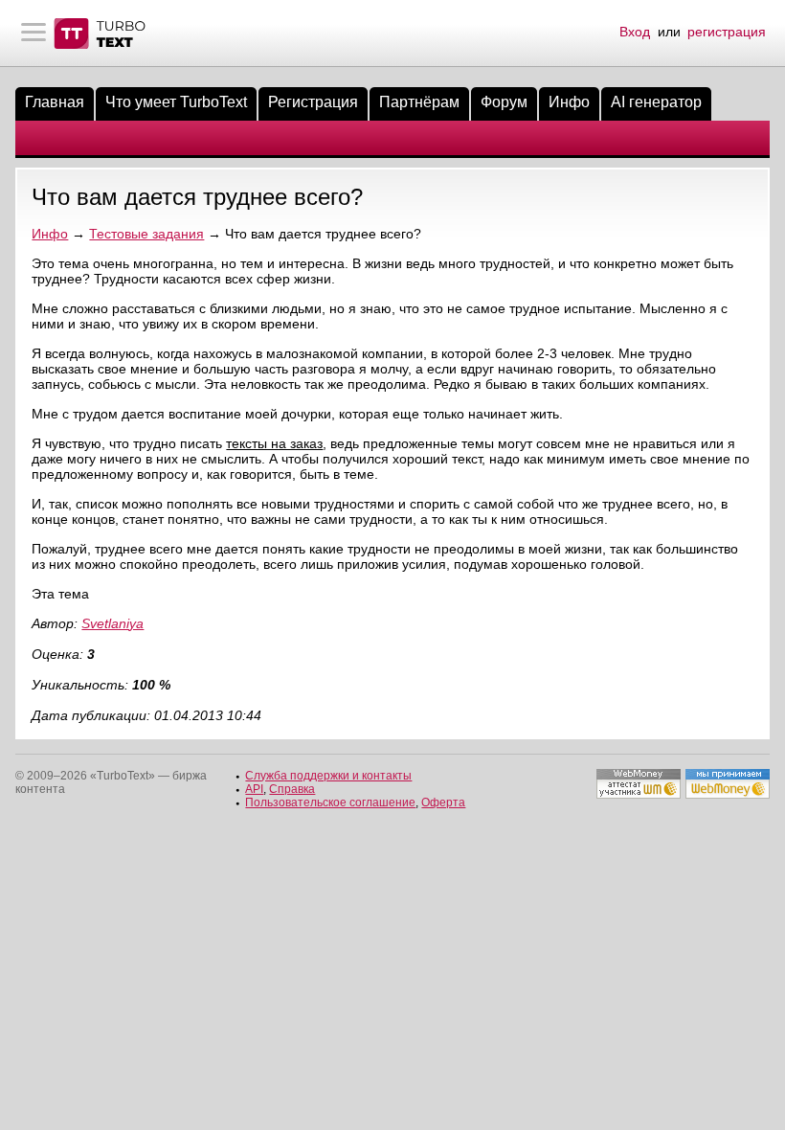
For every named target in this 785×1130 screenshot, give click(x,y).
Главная (54, 102)
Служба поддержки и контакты (328, 775)
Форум (504, 102)
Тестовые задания (146, 233)
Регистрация (313, 102)
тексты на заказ (274, 443)
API (254, 789)
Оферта (443, 802)
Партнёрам (419, 102)
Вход (634, 31)
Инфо (569, 102)
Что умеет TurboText (176, 102)
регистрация (726, 31)
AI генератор (656, 102)
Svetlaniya (112, 623)
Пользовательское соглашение (330, 802)
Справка (292, 789)
